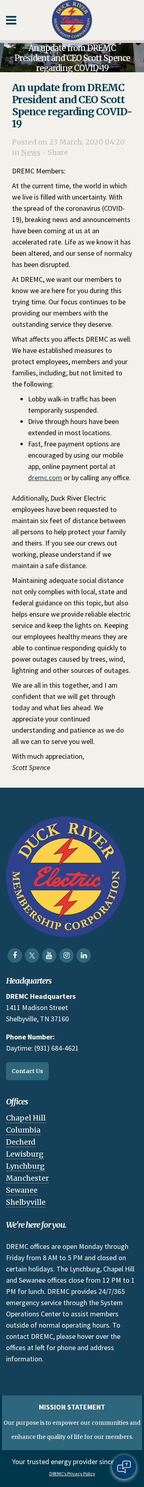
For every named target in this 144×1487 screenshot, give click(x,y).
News (30, 152)
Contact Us (27, 1071)
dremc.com (45, 477)
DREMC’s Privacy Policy (72, 1474)
